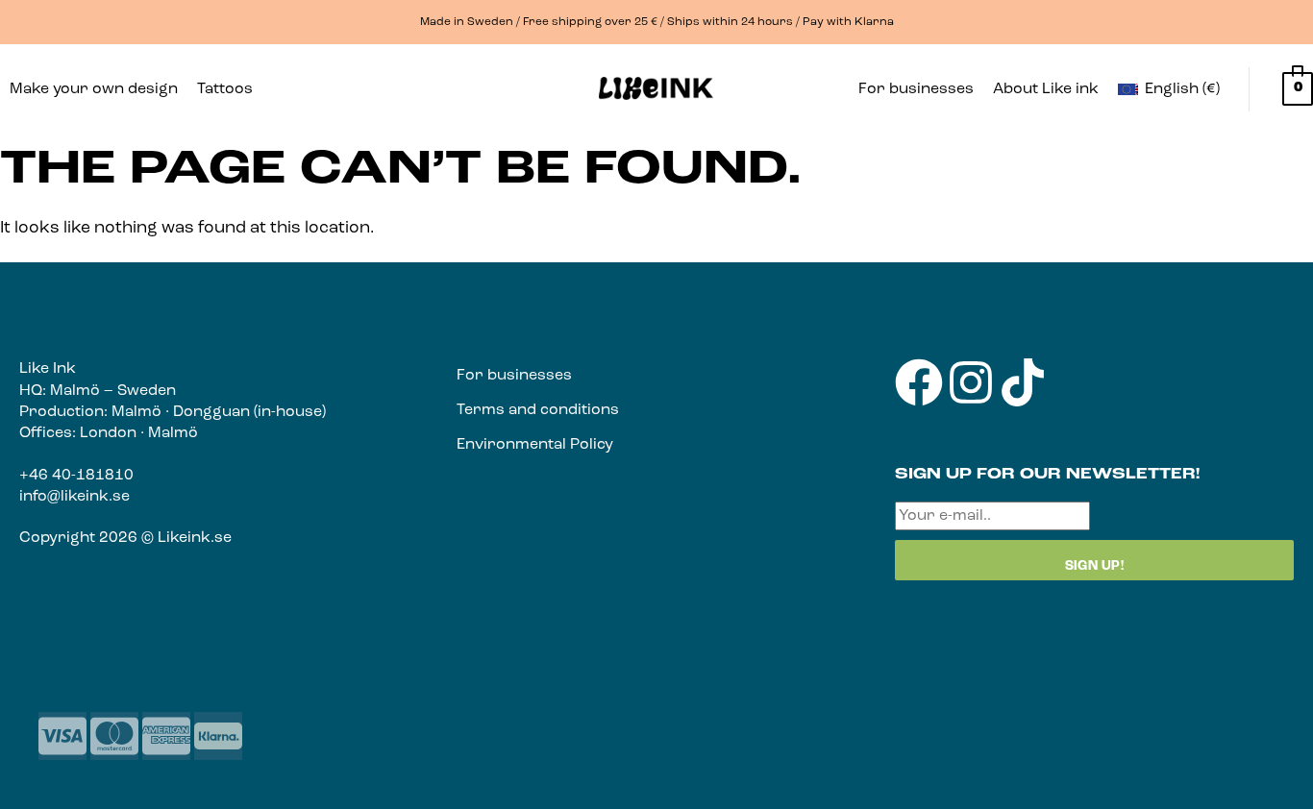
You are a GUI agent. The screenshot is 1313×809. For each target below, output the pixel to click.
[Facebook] (919, 382)
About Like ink (1046, 89)
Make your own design (94, 89)
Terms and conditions (538, 410)
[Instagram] (971, 382)
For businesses (916, 89)
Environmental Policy (535, 445)
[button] (229, 89)
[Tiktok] (1023, 382)
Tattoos (225, 89)
